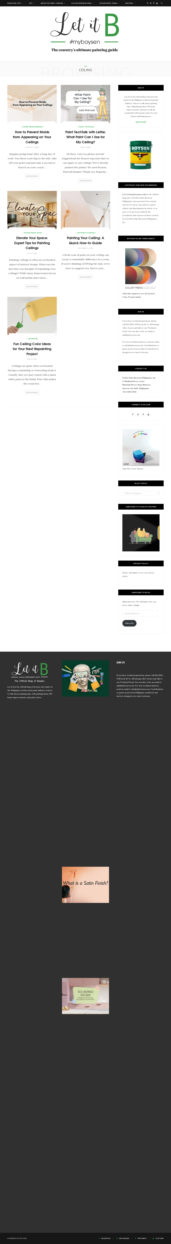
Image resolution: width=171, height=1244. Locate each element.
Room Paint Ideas (108, 3)
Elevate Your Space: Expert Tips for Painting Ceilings (32, 242)
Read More (141, 122)
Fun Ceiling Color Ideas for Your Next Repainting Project (32, 348)
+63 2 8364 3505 (129, 392)
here (135, 573)
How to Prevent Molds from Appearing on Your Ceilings (32, 136)
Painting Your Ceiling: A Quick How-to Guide (85, 240)
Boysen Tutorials (86, 233)
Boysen (129, 3)
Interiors (33, 339)
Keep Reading (32, 176)
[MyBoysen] (85, 33)
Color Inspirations (81, 3)
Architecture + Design (52, 3)
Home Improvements (33, 127)
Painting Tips (14, 3)
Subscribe (129, 623)
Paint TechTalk (86, 127)
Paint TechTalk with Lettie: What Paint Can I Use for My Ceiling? (85, 136)
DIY (30, 3)
